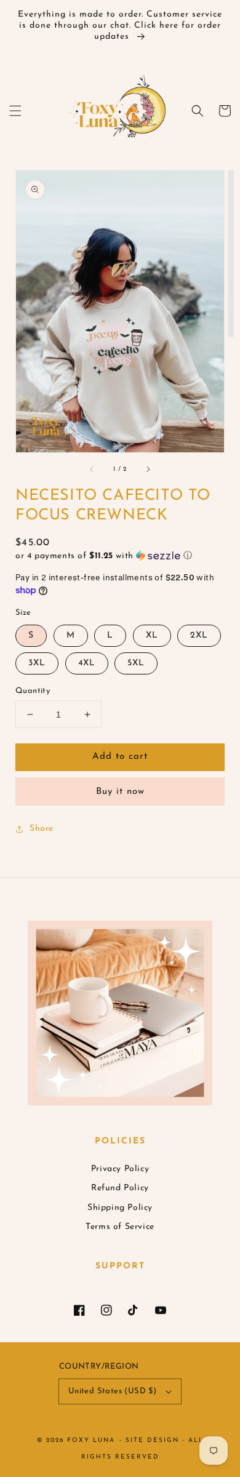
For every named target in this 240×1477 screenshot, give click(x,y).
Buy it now (120, 791)
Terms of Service (120, 1226)
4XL (86, 663)
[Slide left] (92, 469)
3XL (37, 663)
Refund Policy (120, 1188)
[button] (15, 110)
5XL (136, 663)
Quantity (32, 691)
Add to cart (120, 756)
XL (152, 635)
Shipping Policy (120, 1207)
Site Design (152, 1440)
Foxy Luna (91, 1440)
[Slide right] (147, 469)
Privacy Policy (120, 1169)
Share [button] (42, 828)
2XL (199, 635)
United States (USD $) (112, 1391)
